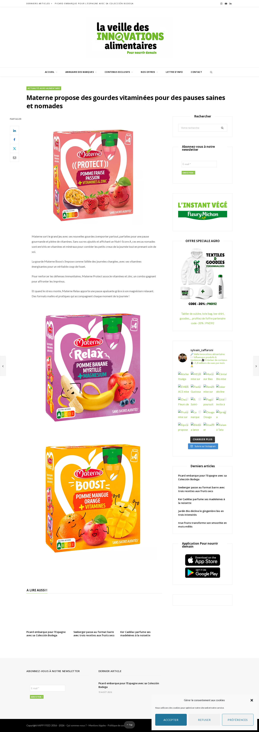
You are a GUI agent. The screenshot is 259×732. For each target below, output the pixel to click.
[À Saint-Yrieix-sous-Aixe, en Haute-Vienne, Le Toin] (196, 402)
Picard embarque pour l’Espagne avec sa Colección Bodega (94, 3)
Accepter (171, 719)
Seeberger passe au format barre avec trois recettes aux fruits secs (93, 633)
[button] (252, 700)
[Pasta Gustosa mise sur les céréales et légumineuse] (196, 390)
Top (130, 724)
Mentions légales (97, 725)
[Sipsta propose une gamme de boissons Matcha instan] (183, 428)
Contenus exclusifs (117, 72)
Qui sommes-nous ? (76, 725)
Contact (196, 72)
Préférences (238, 719)
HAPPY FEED (44, 725)
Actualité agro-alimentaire (44, 88)
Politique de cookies (118, 725)
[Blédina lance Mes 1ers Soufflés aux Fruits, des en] (196, 428)
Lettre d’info (174, 72)
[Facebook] (14, 139)
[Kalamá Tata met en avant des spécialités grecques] (221, 428)
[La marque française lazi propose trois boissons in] (196, 415)
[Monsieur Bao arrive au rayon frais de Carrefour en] (209, 377)
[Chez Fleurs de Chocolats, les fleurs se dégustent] (183, 402)
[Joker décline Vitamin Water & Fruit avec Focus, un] (221, 390)
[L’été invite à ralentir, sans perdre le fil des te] (221, 402)
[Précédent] (3, 366)
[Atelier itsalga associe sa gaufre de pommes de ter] (183, 377)
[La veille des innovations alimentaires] (129, 37)
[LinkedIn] (14, 130)
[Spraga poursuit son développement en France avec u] (221, 415)
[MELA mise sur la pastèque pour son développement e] (196, 377)
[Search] (210, 72)
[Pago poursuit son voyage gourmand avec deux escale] (209, 402)
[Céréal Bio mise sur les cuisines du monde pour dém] (221, 377)
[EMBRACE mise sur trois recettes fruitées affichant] (183, 390)
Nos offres (148, 72)
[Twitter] (14, 148)
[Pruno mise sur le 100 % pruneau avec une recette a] (183, 415)
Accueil (49, 72)
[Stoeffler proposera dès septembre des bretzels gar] (209, 428)
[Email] (14, 157)
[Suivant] (256, 366)
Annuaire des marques (79, 72)
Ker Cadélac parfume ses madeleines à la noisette (135, 633)
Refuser (204, 719)
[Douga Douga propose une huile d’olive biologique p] (209, 415)
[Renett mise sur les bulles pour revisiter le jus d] (209, 390)
